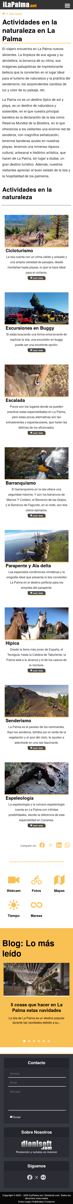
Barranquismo (21, 483)
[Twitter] (51, 847)
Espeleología (20, 798)
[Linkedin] (59, 847)
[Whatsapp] (67, 847)
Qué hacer (15, 13)
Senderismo (18, 720)
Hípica (12, 643)
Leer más (37, 278)
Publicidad (37, 1201)
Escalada (15, 400)
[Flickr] (43, 1179)
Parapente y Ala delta (28, 565)
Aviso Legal (24, 1201)
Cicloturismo (19, 250)
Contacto (50, 1201)
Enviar (17, 1117)
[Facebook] (42, 847)
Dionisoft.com (52, 1195)
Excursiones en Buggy (30, 328)
